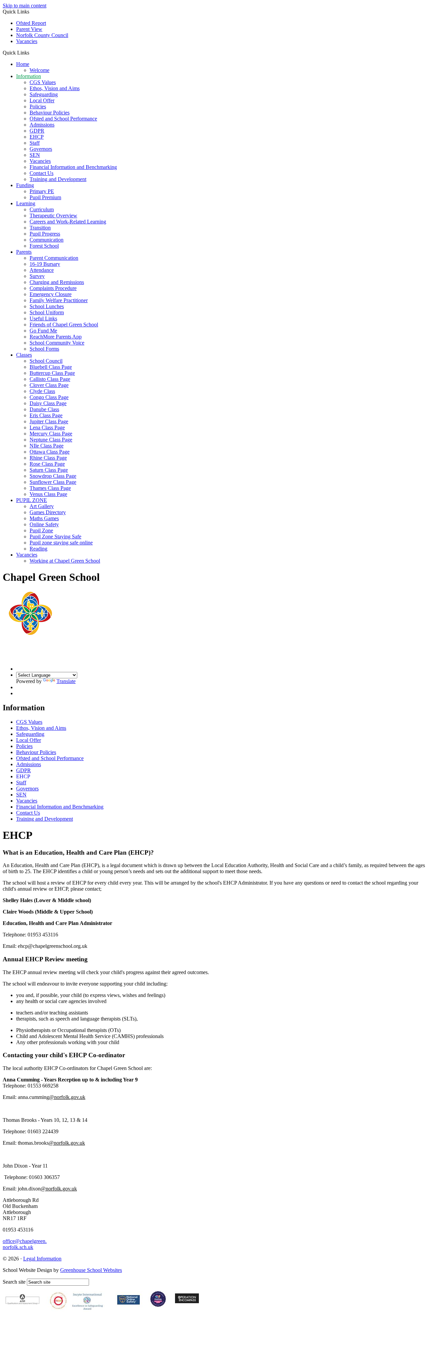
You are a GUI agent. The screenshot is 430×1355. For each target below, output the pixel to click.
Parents (24, 252)
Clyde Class (42, 391)
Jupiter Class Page (49, 421)
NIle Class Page (46, 446)
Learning (25, 203)
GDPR (37, 131)
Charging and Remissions (57, 282)
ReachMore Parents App (56, 337)
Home (22, 64)
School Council (46, 361)
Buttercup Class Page (52, 373)
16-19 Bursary (45, 264)
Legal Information (42, 1258)
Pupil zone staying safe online (61, 542)
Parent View (29, 29)
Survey (37, 276)
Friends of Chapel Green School (64, 324)
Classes (24, 355)
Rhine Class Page (48, 458)
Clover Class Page (49, 385)
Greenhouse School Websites (91, 1270)
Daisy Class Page (48, 403)
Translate (66, 681)
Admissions (42, 125)
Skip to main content (24, 5)
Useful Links (43, 318)
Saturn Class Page (49, 470)
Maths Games (44, 518)
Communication (46, 240)
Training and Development (58, 179)
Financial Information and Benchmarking (73, 167)
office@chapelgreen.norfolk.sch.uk (25, 1244)
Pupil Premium (45, 197)
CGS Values (43, 82)
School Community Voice (57, 343)
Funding (25, 185)
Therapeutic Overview (53, 215)
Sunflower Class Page (53, 482)
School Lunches (47, 306)
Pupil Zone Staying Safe (55, 536)
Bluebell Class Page (51, 367)
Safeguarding (44, 94)
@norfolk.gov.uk (67, 1097)
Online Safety (44, 524)
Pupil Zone (41, 530)
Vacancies (26, 41)
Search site (14, 1282)
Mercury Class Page (51, 433)
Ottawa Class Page (50, 452)
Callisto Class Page (50, 379)
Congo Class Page (49, 397)
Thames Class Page (50, 488)
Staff (35, 143)
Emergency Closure (51, 294)
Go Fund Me (43, 330)
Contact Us (41, 173)
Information (28, 76)
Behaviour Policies (50, 112)
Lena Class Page (47, 427)
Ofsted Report (31, 23)
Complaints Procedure (53, 288)
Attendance (42, 270)
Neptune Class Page (51, 439)
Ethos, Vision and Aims (55, 88)
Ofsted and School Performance (63, 118)
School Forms (44, 349)
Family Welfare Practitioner (59, 300)
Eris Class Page (46, 415)
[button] (32, 52)
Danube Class (44, 409)
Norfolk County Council (42, 35)
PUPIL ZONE (31, 500)
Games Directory (48, 512)
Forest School (44, 246)
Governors (41, 149)
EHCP (37, 137)
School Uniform (47, 312)
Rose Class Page (47, 464)
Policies (38, 106)
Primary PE (42, 191)
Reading (38, 548)
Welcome (39, 70)
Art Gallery (42, 506)
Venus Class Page (48, 494)
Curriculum (42, 209)
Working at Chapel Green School (65, 561)
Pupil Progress (45, 234)
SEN (35, 155)
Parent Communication (54, 258)
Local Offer (42, 100)
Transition (40, 227)
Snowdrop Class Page (53, 476)
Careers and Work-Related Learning (68, 221)
